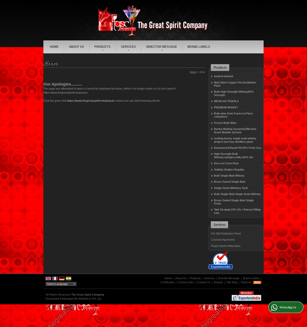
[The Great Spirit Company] (153, 21)
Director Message (161, 46)
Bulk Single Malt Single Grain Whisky (237, 194)
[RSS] (257, 282)
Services (128, 46)
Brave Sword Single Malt (229, 181)
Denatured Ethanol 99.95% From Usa (237, 147)
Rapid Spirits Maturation (225, 246)
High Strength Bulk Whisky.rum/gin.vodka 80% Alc (233, 155)
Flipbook (246, 282)
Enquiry (218, 282)
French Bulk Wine (225, 123)
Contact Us (203, 282)
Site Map (232, 282)
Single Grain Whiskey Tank (231, 188)
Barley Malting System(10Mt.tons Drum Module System (235, 130)
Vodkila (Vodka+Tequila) (229, 169)
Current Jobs (186, 282)
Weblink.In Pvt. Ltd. (90, 298)
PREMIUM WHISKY (226, 107)
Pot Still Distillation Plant (226, 233)
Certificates (167, 282)
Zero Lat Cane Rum (226, 163)
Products (102, 46)
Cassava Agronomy (223, 239)
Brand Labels (198, 46)
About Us (76, 46)
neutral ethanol (223, 76)
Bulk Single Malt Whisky (229, 175)
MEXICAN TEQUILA (226, 101)
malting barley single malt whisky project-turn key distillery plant (235, 140)
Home (54, 46)
